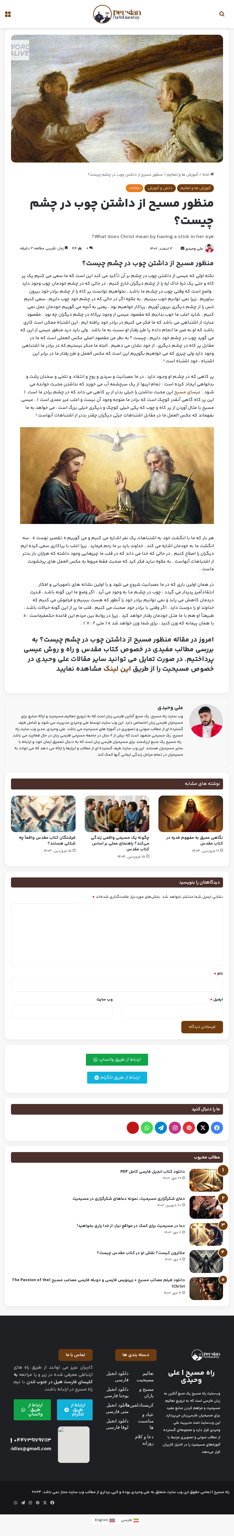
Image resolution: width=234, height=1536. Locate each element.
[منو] (8, 16)
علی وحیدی (194, 249)
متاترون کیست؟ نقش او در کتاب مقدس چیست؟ (141, 1253)
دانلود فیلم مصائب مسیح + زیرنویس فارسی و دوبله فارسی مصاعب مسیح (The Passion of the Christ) (98, 1283)
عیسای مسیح (187, 392)
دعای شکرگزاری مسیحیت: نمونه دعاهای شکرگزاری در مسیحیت (129, 1199)
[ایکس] (203, 1128)
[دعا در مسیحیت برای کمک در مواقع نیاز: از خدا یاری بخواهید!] (206, 1234)
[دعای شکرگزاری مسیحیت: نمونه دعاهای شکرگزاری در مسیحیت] (206, 1207)
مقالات (134, 188)
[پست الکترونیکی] (133, 1128)
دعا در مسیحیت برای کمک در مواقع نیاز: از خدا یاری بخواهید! (131, 1226)
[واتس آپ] (147, 1128)
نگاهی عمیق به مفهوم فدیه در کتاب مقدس (194, 841)
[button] (136, 1355)
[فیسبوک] (217, 1128)
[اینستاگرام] (175, 1128)
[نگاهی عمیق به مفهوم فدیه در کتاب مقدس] (190, 814)
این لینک (117, 669)
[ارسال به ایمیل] (182, 249)
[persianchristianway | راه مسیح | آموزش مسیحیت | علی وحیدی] (117, 14)
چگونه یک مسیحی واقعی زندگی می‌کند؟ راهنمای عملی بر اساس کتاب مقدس (120, 844)
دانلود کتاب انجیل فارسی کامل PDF (152, 1172)
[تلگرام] (161, 1128)
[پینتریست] (189, 1128)
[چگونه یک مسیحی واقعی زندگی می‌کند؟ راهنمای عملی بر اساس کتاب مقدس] (117, 814)
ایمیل (216, 999)
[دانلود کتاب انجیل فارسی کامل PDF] (206, 1180)
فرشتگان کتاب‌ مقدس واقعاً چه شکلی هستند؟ (47, 841)
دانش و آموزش (160, 188)
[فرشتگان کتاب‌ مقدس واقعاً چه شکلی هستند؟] (43, 814)
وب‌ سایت (105, 999)
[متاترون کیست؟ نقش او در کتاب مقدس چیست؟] (206, 1261)
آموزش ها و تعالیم (182, 175)
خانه (206, 175)
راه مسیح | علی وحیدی (191, 1376)
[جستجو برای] (222, 16)
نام (218, 974)
